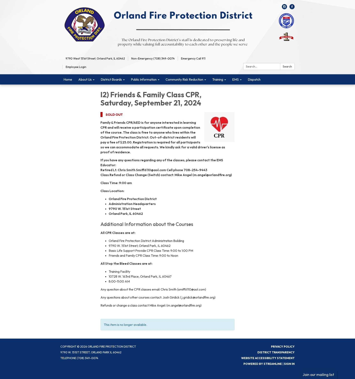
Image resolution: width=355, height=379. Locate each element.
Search (287, 66)
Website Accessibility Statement (268, 358)
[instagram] (284, 8)
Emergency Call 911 (193, 58)
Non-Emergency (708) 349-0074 (153, 58)
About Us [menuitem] (85, 79)
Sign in (289, 364)
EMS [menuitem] (235, 79)
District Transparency (276, 352)
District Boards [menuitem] (111, 79)
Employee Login (76, 67)
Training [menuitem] (217, 79)
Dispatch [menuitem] (254, 79)
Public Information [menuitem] (144, 79)
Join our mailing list (318, 374)
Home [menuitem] (67, 79)
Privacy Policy (283, 346)
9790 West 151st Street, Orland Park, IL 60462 (95, 58)
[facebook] (292, 8)
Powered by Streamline (262, 364)
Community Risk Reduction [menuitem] (184, 79)
